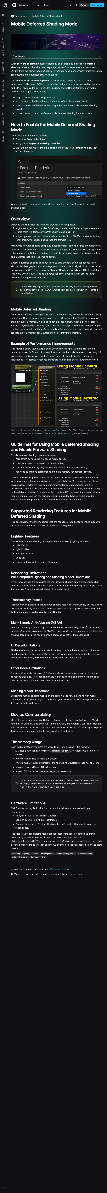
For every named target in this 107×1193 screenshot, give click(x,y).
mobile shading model (66, 854)
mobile (35, 854)
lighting (26, 854)
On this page (19, 56)
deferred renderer (20, 857)
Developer (20, 16)
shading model (47, 854)
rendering (16, 854)
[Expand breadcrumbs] (29, 16)
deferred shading (38, 857)
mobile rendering (85, 854)
